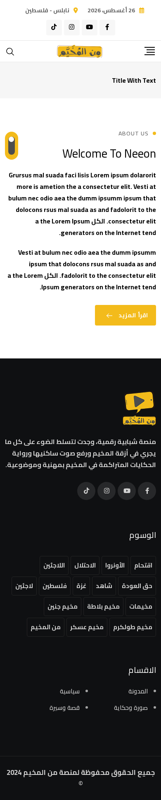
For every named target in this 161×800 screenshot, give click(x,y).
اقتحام (143, 565)
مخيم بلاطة (103, 606)
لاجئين (24, 586)
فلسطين (55, 586)
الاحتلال (85, 565)
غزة (81, 586)
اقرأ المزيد (133, 315)
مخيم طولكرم (132, 627)
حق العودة (137, 586)
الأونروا (115, 565)
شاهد (104, 586)
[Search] (10, 51)
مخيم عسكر (87, 627)
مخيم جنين (62, 606)
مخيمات (140, 606)
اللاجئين (54, 565)
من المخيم (46, 627)
